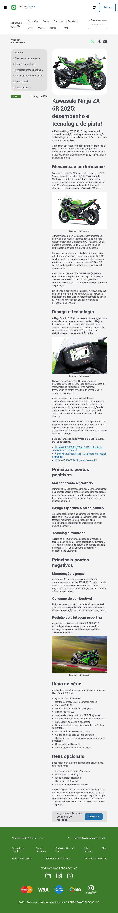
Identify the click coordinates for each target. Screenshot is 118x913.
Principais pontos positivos (29, 70)
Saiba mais (93, 816)
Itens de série (22, 81)
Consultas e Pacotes (18, 849)
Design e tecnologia (25, 64)
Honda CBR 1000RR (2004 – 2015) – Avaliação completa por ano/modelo (77, 449)
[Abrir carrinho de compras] (94, 7)
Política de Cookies (22, 858)
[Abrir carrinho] (5, 7)
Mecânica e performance (27, 58)
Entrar (107, 7)
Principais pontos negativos (29, 75)
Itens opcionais (23, 87)
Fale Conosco (88, 849)
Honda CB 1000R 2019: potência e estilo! (76, 460)
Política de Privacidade (58, 858)
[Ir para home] (22, 7)
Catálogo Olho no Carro (65, 849)
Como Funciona (41, 849)
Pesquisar (96, 20)
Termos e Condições (95, 858)
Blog (104, 848)
